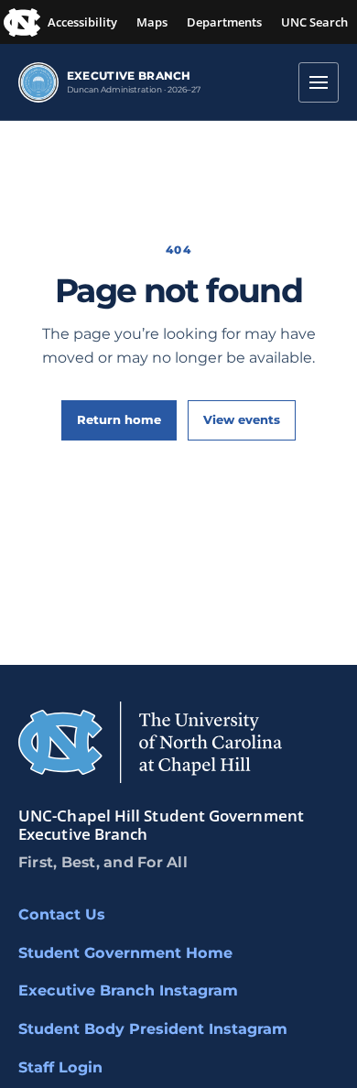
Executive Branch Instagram (128, 990)
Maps (152, 22)
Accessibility (82, 22)
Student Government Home (125, 953)
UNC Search (314, 22)
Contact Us (61, 914)
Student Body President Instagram (152, 1029)
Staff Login (60, 1067)
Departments (224, 22)
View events (241, 419)
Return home (119, 419)
